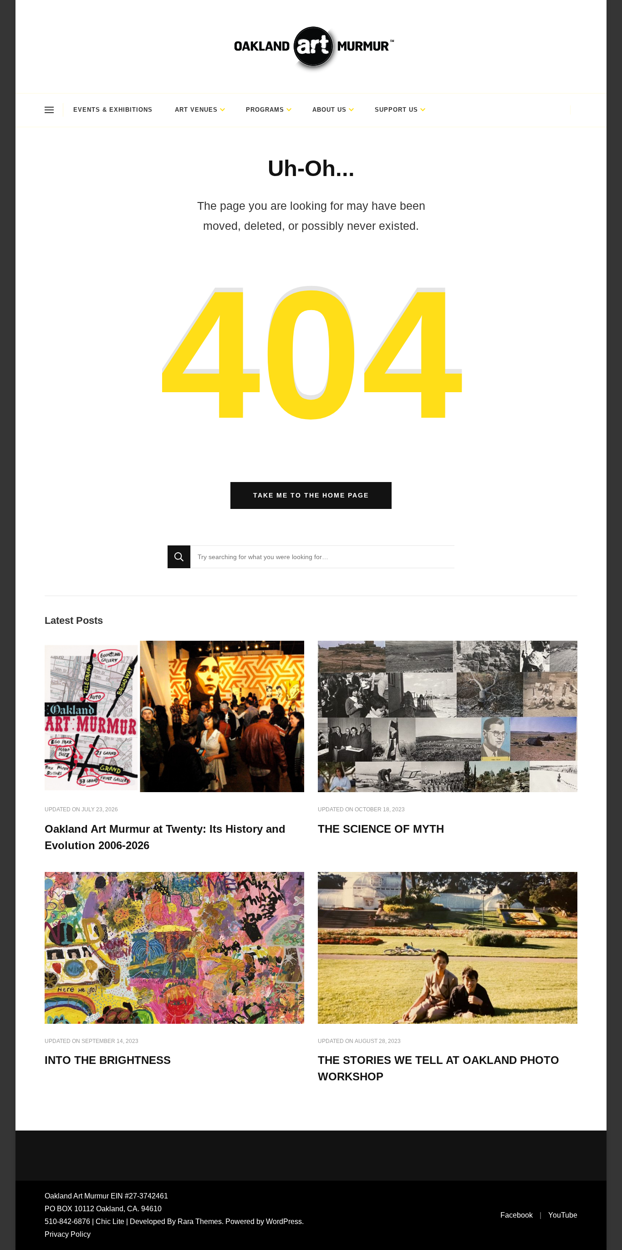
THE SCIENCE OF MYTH (381, 829)
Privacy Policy (68, 1234)
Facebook (516, 1215)
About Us (329, 109)
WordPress (284, 1221)
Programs (265, 109)
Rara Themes (200, 1221)
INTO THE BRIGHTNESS (108, 1060)
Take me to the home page (311, 495)
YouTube (562, 1215)
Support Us (396, 109)
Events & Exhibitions (113, 109)
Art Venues (196, 109)
